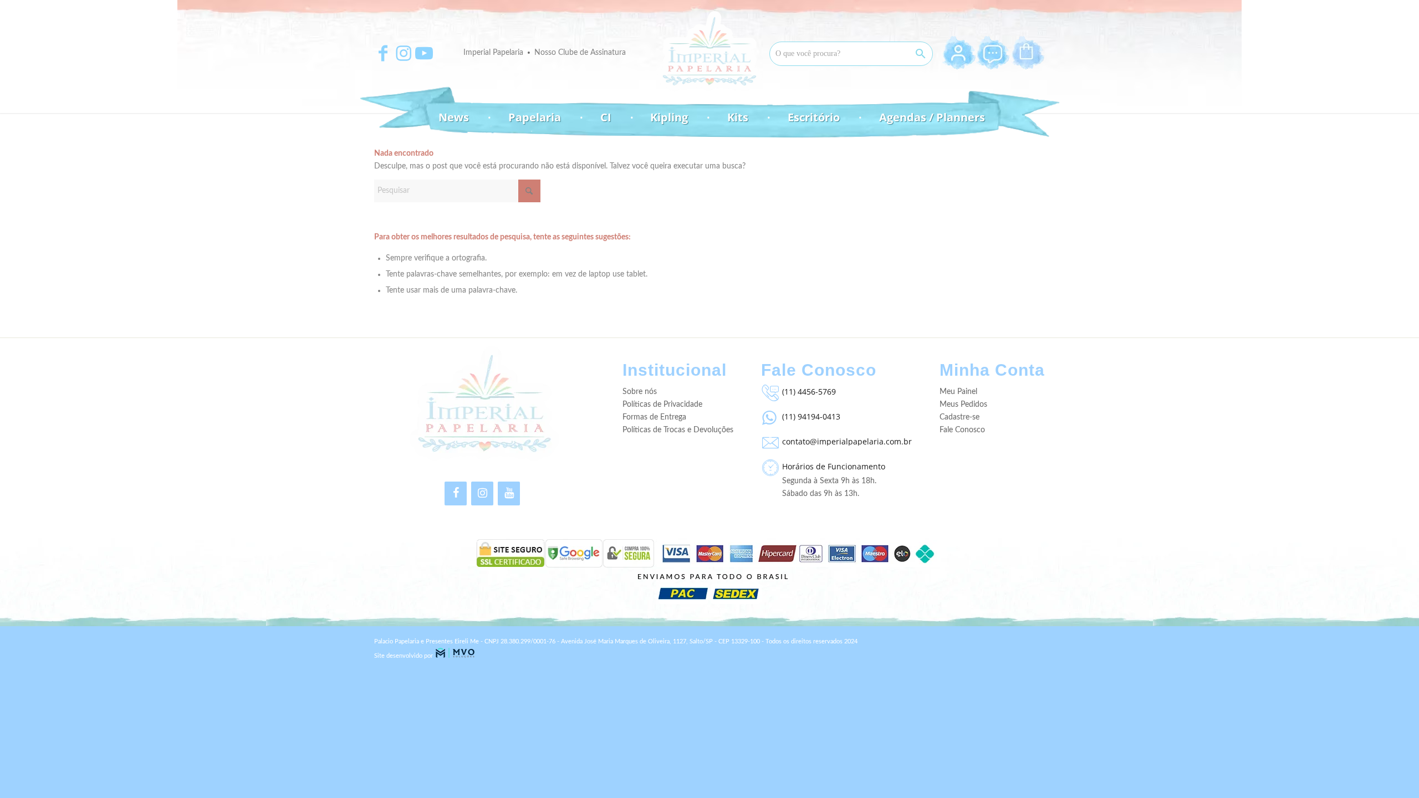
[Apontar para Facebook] (383, 53)
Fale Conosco (962, 430)
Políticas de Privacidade (662, 404)
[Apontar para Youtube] (424, 53)
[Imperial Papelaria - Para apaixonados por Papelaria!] (709, 51)
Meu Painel (958, 392)
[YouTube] (509, 493)
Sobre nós (639, 392)
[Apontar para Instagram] (403, 53)
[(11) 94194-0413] (768, 415)
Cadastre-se (959, 417)
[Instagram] (482, 493)
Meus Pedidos (963, 404)
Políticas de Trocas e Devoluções (677, 430)
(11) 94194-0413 (811, 416)
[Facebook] (456, 493)
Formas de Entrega (654, 417)
